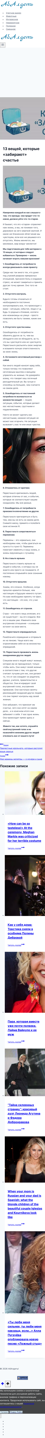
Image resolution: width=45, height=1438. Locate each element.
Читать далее (16, 848)
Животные (11, 16)
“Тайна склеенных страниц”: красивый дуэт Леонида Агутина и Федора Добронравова (24, 1113)
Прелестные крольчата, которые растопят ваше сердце (21, 748)
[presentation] (25, 793)
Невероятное (12, 23)
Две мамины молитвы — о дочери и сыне (21, 757)
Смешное (10, 29)
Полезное (11, 26)
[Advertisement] (22, 71)
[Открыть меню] (2, 45)
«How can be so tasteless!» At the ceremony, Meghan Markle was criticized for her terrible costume (24, 832)
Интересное (12, 19)
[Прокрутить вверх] (2, 1384)
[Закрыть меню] (0, 1416)
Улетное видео (13, 13)
